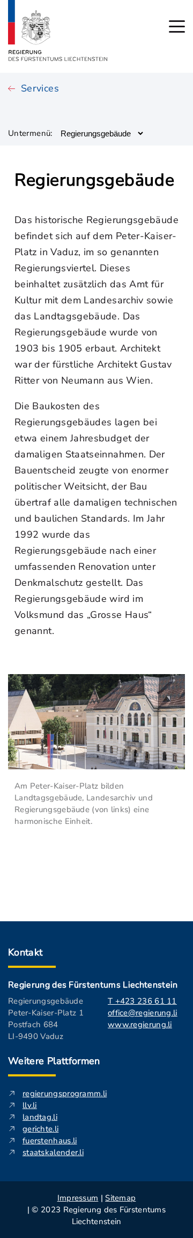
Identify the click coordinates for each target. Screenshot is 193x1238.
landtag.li (40, 1117)
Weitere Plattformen (54, 1060)
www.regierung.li (140, 1024)
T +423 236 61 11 (142, 1001)
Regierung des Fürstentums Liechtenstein (92, 985)
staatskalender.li (53, 1152)
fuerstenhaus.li (50, 1140)
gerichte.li (40, 1129)
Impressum (78, 1198)
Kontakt (25, 952)
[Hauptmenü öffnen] (177, 26)
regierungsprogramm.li (65, 1093)
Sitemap (120, 1198)
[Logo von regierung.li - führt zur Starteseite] (58, 30)
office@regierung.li (142, 1012)
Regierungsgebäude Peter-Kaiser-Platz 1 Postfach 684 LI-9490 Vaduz (46, 1019)
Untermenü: (30, 133)
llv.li (30, 1105)
